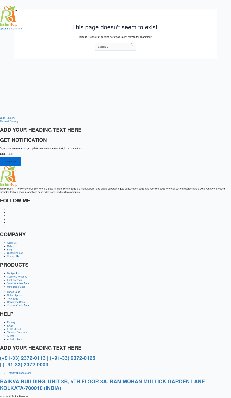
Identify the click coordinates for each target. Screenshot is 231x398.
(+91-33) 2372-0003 (25, 364)
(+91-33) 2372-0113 (23, 357)
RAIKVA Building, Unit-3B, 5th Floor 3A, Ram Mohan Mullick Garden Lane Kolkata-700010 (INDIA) (102, 384)
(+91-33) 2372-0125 (72, 357)
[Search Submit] (132, 44)
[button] (7, 117)
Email (3, 153)
